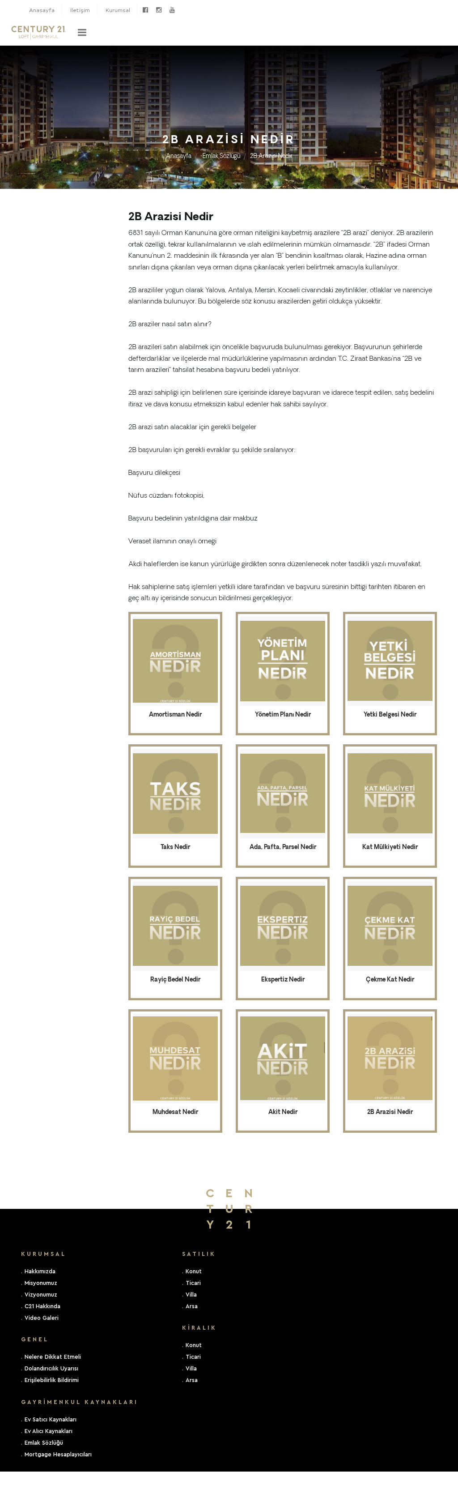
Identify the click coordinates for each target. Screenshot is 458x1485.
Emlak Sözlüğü (221, 156)
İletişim (80, 10)
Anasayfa (42, 10)
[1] (81, 32)
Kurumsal (118, 10)
